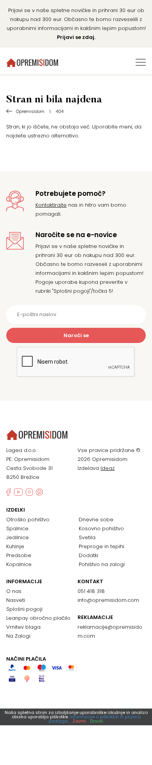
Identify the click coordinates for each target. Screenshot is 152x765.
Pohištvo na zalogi (102, 564)
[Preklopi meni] (141, 62)
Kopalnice (19, 564)
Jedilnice (17, 537)
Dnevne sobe (96, 519)
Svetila (87, 537)
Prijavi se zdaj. (76, 37)
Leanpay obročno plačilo (38, 618)
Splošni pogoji (24, 609)
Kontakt (90, 582)
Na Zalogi (18, 636)
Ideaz (108, 468)
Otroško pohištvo (27, 519)
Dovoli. (97, 721)
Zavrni (79, 721)
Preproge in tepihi (101, 546)
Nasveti (15, 600)
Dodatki (88, 555)
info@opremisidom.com (108, 600)
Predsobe (18, 555)
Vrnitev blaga (23, 627)
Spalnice (17, 528)
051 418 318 (91, 591)
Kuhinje (15, 546)
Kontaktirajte (51, 205)
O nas (13, 591)
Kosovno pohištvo (101, 528)
